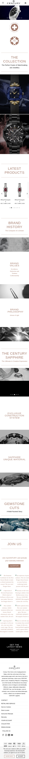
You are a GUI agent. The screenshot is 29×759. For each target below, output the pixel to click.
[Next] (27, 208)
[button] (3, 3)
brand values (14, 278)
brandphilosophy (16, 325)
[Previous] (2, 208)
